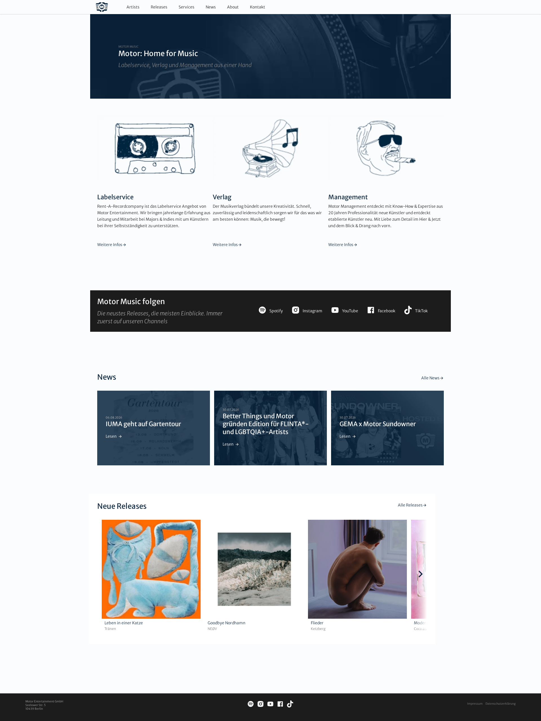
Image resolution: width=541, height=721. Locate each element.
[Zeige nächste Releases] (420, 575)
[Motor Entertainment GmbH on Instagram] (260, 704)
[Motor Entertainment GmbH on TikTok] (290, 704)
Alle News (430, 378)
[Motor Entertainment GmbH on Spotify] (250, 704)
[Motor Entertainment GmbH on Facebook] (280, 704)
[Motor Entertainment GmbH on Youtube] (270, 704)
